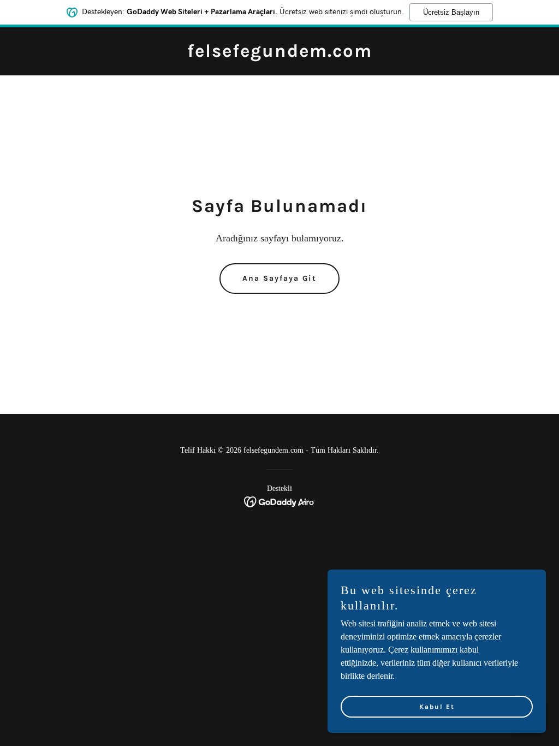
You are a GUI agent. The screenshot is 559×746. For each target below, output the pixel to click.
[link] (279, 53)
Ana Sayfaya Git (279, 278)
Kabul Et (437, 707)
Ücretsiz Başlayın (451, 12)
